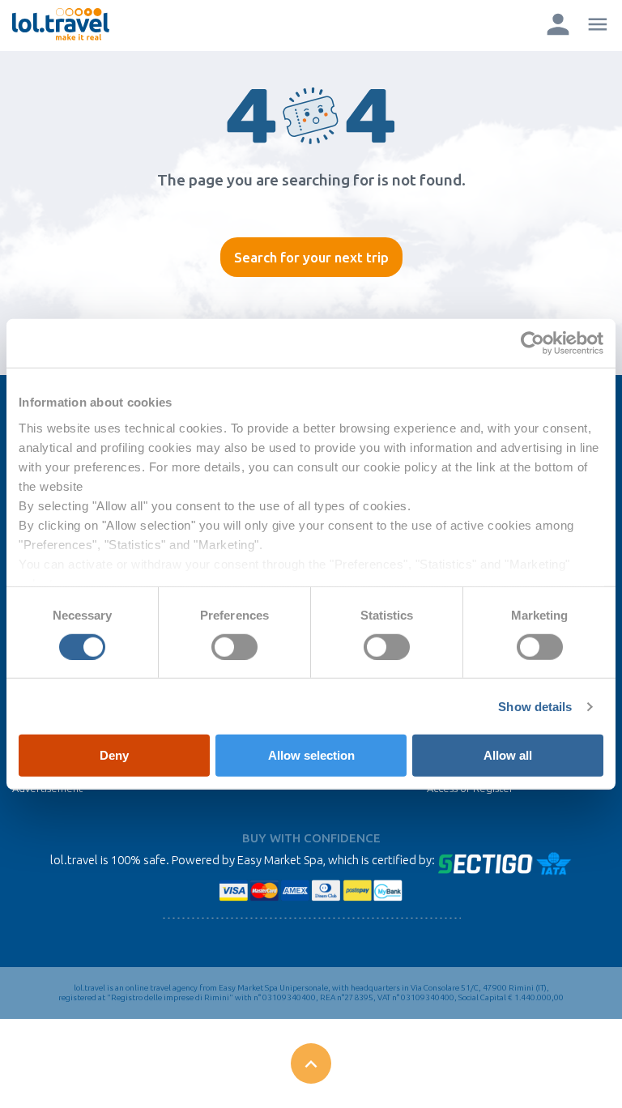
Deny (114, 755)
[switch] (234, 647)
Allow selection (311, 755)
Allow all (508, 755)
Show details (535, 707)
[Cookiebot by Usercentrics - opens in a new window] (532, 343)
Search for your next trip (311, 257)
